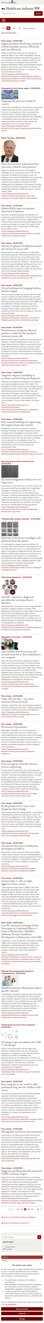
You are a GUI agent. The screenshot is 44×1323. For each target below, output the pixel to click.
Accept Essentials (22, 1309)
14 (21, 1209)
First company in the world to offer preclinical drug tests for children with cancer (21, 1087)
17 (32, 1209)
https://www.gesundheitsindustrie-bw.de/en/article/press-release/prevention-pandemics (18, 751)
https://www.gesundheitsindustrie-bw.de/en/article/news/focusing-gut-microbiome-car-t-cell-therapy (20, 1071)
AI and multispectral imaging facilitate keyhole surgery (21, 290)
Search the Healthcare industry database (19, 1217)
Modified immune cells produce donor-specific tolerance (21, 989)
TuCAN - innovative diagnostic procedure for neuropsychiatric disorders (17, 600)
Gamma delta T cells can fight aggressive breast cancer (16, 883)
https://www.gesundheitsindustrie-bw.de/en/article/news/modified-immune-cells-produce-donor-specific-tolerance (20, 1015)
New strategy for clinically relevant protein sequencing (19, 765)
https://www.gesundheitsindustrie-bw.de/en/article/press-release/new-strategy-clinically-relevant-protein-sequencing (19, 793)
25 (9, 28)
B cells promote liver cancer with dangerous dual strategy (18, 808)
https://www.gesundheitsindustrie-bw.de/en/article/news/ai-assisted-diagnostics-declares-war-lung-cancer (19, 509)
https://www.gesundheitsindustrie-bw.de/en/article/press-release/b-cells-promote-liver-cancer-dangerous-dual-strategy (20, 833)
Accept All (22, 1313)
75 (20, 28)
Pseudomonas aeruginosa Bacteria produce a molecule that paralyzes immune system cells (19, 333)
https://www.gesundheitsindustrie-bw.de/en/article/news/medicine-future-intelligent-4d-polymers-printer (21, 567)
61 (38, 1209)
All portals (8, 1249)
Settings (22, 1319)
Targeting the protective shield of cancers (18, 103)
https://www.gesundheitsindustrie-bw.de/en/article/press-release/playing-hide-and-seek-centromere (20, 1158)
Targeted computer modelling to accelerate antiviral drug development (20, 377)
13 (18, 1209)
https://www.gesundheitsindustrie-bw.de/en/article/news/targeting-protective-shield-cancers (21, 128)
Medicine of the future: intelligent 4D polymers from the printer (21, 539)
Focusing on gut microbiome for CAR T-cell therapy (21, 1044)
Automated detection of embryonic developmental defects (19, 847)
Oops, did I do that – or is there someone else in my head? (17, 700)
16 (28, 1209)
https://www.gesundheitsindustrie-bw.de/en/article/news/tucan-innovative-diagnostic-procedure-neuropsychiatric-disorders (21, 627)
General (5, 1257)
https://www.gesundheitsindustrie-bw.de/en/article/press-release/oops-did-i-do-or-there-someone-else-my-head (20, 714)
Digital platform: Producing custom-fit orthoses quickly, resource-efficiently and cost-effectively (21, 47)
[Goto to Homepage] (22, 9)
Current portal (10, 1247)
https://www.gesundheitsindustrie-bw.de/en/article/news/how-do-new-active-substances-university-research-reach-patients (19, 195)
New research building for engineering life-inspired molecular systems (21, 424)
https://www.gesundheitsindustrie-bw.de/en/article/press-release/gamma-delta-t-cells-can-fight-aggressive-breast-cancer (20, 913)
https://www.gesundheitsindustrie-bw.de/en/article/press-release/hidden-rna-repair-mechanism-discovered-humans (21, 233)
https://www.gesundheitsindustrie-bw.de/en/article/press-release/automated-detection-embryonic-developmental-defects (18, 868)
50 (14, 28)
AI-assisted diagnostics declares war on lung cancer (21, 481)
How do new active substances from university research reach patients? (20, 165)
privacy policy (11, 1304)
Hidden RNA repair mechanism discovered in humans (18, 210)
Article (4, 1261)
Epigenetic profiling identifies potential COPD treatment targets (21, 1172)
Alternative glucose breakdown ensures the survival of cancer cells (21, 247)
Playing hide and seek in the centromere (21, 1132)
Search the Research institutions (16, 1223)
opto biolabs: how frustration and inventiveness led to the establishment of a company (21, 654)
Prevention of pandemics (14, 727)
